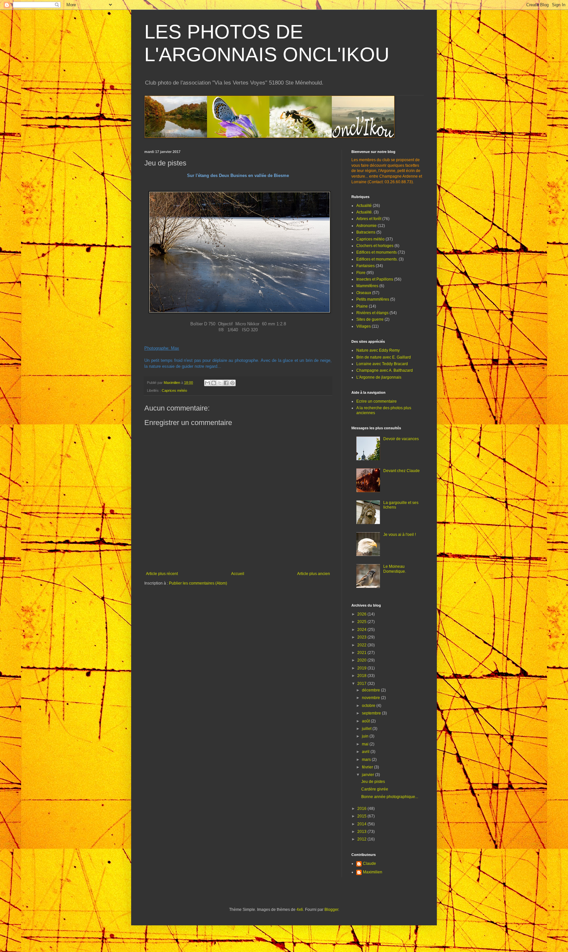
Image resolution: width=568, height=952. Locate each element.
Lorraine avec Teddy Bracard (382, 364)
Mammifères (367, 286)
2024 (362, 629)
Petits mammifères (372, 299)
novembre (371, 697)
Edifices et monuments (376, 252)
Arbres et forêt (368, 218)
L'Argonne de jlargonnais (378, 377)
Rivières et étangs (372, 313)
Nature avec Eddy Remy (378, 350)
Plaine (362, 306)
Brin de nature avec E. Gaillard (383, 357)
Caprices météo (174, 390)
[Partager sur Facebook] (226, 383)
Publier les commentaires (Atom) (198, 583)
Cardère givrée (374, 789)
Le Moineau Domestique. (394, 568)
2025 (362, 621)
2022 (362, 645)
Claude (369, 863)
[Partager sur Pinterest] (232, 383)
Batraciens (365, 232)
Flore (361, 272)
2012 (362, 839)
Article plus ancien (313, 573)
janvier (368, 774)
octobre (369, 705)
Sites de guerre (370, 319)
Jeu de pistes (373, 781)
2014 (362, 824)
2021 (362, 652)
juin (365, 736)
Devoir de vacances (401, 439)
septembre (372, 713)
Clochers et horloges (374, 245)
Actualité (364, 205)
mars (367, 759)
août (366, 721)
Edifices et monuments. (377, 259)
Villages (363, 326)
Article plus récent (162, 573)
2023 (362, 637)
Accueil (237, 573)
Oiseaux (363, 292)
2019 (362, 668)
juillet (367, 728)
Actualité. (364, 212)
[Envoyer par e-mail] (207, 383)
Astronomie (366, 225)
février (368, 767)
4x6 (299, 909)
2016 (362, 808)
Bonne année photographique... (389, 796)
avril (366, 751)
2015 (362, 816)
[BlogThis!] (213, 383)
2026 (362, 614)
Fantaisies (365, 265)
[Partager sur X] (220, 383)
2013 (362, 831)
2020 (362, 660)
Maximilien (372, 872)
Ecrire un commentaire (376, 401)
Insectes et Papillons (374, 279)
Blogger (331, 909)
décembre (371, 690)
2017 (362, 683)
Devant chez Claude (401, 470)
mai (365, 744)
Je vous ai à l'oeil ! (399, 534)
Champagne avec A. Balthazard (384, 370)
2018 (362, 675)
